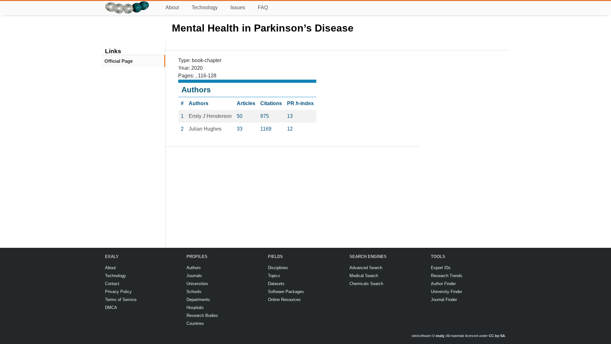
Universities (197, 283)
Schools (193, 291)
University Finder (446, 291)
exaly (440, 336)
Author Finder (443, 283)
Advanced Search (365, 267)
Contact (112, 283)
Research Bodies (202, 315)
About (172, 7)
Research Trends (446, 275)
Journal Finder (444, 299)
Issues (237, 7)
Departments (198, 299)
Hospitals (195, 307)
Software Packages (286, 291)
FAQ (263, 7)
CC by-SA (497, 336)
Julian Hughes (205, 129)
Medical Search (363, 275)
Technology (205, 7)
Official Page (118, 61)
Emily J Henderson (210, 116)
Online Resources (284, 299)
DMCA (111, 307)
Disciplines (278, 267)
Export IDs (441, 267)
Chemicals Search (366, 283)
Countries (195, 323)
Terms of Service (121, 299)
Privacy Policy (118, 291)
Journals (194, 275)
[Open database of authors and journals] (127, 3)
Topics (274, 275)
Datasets (276, 283)
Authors (193, 267)
